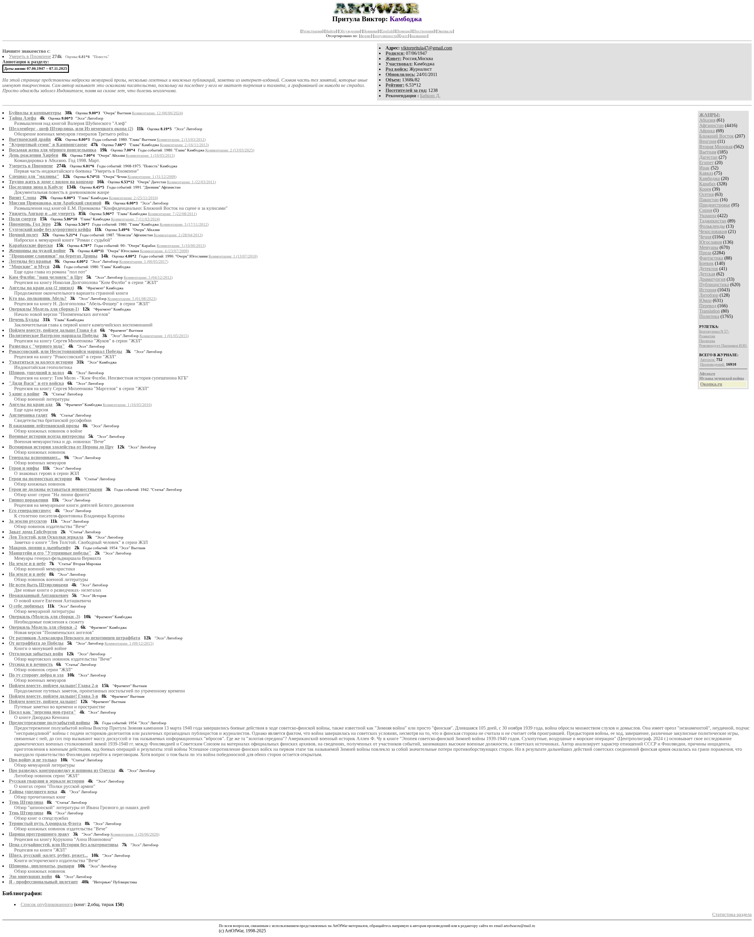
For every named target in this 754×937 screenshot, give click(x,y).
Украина (707, 215)
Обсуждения (349, 31)
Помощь (403, 31)
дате (404, 36)
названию (419, 36)
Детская (707, 273)
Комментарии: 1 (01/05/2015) (164, 336)
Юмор (705, 300)
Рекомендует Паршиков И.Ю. (723, 345)
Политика (709, 316)
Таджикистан (712, 220)
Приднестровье (714, 204)
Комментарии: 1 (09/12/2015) (129, 643)
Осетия (706, 194)
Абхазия (707, 120)
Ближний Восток (716, 135)
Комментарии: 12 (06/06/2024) (157, 113)
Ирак (704, 167)
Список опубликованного (47, 904)
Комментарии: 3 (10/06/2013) (181, 245)
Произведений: (712, 364)
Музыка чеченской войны (721, 378)
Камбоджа (709, 178)
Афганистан (711, 125)
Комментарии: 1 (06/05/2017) (143, 261)
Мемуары (708, 247)
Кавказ (706, 173)
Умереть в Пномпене (30, 56)
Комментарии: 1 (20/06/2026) (134, 834)
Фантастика (711, 257)
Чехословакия (713, 231)
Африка (707, 130)
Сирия (705, 210)
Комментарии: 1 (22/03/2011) (191, 182)
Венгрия (707, 141)
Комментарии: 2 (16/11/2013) (184, 145)
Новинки (370, 31)
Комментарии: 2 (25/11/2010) (133, 198)
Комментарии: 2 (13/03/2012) (181, 139)
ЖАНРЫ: (709, 114)
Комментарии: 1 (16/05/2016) (127, 404)
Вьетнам (707, 151)
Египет (706, 162)
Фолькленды (712, 226)
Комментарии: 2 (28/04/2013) (178, 235)
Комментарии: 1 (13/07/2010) (233, 256)
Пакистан (709, 199)
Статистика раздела (732, 914)
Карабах (707, 183)
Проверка (707, 341)
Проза (705, 252)
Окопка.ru (445, 31)
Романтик (707, 336)
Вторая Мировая (715, 146)
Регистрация (312, 31)
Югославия (710, 242)
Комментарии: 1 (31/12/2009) (152, 176)
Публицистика (714, 284)
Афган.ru (707, 373)
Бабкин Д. (430, 95)
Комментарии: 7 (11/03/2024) (135, 219)
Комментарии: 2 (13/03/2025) (229, 150)
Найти (330, 31)
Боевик (706, 263)
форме (365, 36)
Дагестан (708, 157)
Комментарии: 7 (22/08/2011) (172, 214)
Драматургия (712, 279)
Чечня (705, 236)
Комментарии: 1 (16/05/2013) (150, 155)
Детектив (708, 268)
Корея (705, 189)
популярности (385, 36)
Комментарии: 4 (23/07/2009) (164, 251)
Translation (709, 311)
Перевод (707, 305)
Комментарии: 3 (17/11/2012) (184, 224)
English (387, 31)
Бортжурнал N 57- (714, 331)
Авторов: (707, 359)
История (707, 289)
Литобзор (708, 295)
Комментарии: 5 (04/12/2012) (148, 277)
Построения (424, 31)
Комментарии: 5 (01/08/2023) (132, 298)
